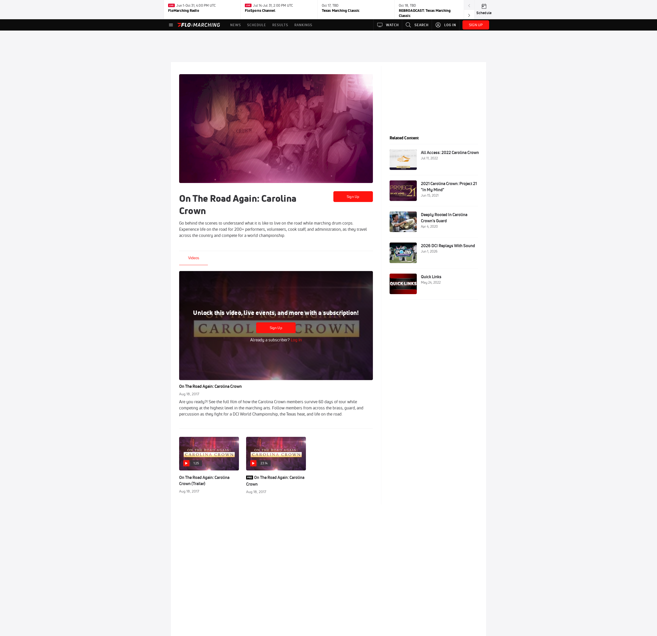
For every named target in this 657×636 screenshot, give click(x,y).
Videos (193, 257)
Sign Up (353, 196)
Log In (296, 339)
